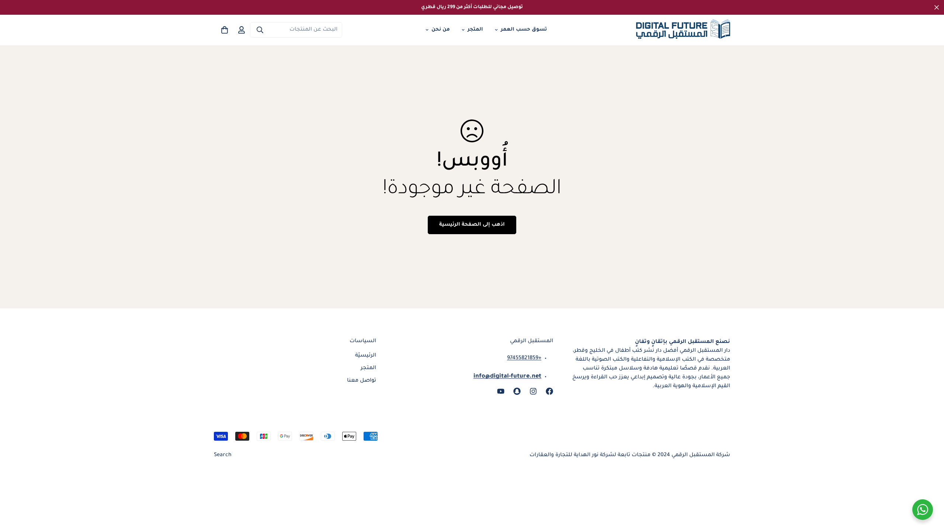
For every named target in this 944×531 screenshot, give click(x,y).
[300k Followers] (549, 391)
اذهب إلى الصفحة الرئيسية (472, 225)
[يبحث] (260, 30)
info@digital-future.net (507, 376)
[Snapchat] (517, 391)
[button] (224, 29)
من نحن (440, 29)
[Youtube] (500, 391)
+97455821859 (524, 358)
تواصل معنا (361, 381)
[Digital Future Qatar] (683, 30)
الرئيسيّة (365, 356)
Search (223, 455)
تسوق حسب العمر (524, 29)
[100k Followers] (533, 391)
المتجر (475, 29)
